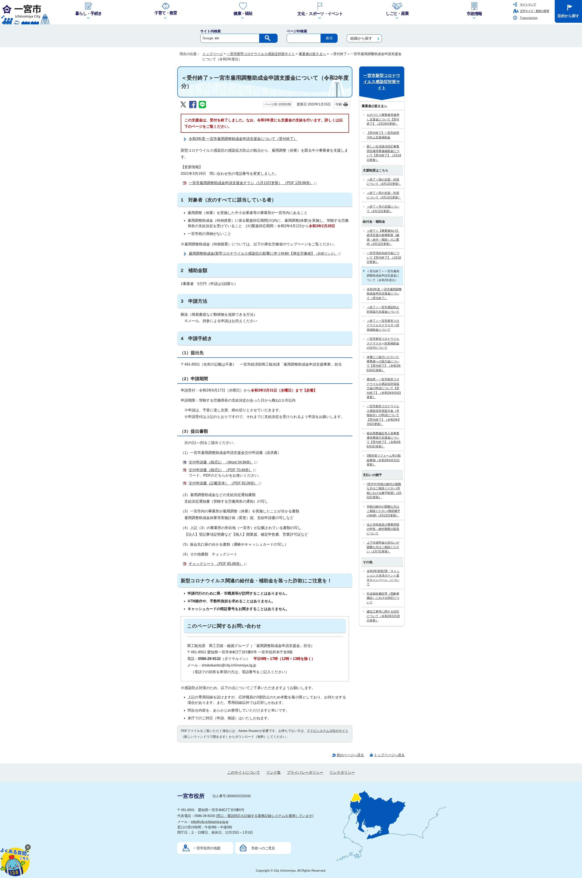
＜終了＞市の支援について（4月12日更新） (383, 209)
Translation (529, 18)
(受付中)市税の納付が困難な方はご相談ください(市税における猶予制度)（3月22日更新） (384, 490)
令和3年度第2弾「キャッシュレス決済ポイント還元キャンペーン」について (383, 577)
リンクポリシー (342, 772)
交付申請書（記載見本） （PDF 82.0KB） (223, 483)
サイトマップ (528, 4)
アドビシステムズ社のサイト (327, 731)
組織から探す (361, 38)
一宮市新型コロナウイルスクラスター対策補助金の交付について (383, 343)
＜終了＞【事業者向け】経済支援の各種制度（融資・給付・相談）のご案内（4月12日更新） (383, 237)
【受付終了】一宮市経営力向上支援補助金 (383, 135)
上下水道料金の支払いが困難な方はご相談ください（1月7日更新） (383, 547)
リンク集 (273, 772)
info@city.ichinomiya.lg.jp (209, 822)
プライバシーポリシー (305, 772)
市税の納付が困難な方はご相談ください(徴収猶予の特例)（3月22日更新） (383, 511)
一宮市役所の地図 (207, 848)
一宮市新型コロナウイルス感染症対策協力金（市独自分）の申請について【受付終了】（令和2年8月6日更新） (383, 415)
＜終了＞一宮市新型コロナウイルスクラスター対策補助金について (383, 325)
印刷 (339, 104)
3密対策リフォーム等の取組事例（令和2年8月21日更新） (384, 460)
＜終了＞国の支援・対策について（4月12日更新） (384, 182)
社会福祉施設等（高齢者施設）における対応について (383, 598)
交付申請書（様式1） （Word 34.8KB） (221, 462)
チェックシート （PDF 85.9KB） (216, 564)
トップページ (212, 54)
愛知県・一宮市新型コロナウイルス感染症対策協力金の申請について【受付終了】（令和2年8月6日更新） (384, 388)
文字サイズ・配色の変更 (534, 11)
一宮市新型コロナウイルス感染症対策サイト (261, 54)
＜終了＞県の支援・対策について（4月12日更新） (384, 195)
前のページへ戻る (350, 755)
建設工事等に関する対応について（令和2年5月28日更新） (383, 616)
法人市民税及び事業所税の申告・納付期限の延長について (383, 529)
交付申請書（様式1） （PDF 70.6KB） (220, 470)
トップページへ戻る (389, 755)
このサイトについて (243, 772)
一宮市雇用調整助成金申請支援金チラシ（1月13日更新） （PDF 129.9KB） (251, 183)
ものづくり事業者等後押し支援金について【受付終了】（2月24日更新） (383, 119)
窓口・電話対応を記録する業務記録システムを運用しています (264, 816)
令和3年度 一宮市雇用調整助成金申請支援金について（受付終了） (243, 139)
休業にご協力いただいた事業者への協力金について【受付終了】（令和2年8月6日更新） (384, 363)
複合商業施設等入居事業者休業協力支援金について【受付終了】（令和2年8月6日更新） (384, 440)
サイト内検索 (210, 31)
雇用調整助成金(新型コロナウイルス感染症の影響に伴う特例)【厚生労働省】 (263, 253)
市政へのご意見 (263, 848)
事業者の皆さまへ (312, 54)
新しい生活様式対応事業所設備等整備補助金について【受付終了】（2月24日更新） (384, 153)
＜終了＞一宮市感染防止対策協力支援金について (383, 309)
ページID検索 (297, 31)
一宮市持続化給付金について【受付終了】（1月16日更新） (384, 257)
